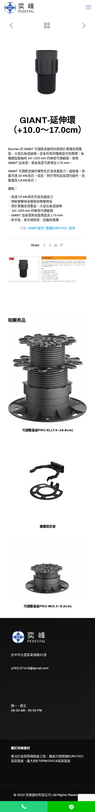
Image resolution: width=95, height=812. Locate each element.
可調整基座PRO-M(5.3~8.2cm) (48, 606)
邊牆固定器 (48, 526)
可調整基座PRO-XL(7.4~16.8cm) (47, 430)
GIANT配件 (36, 228)
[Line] (71, 806)
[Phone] (24, 806)
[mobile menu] (88, 7)
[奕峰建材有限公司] (20, 7)
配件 (72, 228)
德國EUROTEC (56, 228)
